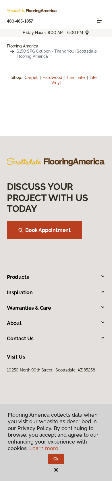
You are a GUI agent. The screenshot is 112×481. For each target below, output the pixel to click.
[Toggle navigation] (99, 20)
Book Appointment (48, 230)
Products (18, 277)
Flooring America (22, 46)
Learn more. (44, 448)
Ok (56, 459)
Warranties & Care (29, 308)
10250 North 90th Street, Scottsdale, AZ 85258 (51, 370)
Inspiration (20, 292)
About (14, 323)
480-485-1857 (20, 21)
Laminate (76, 77)
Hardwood (53, 77)
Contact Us (20, 338)
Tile (94, 77)
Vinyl (56, 82)
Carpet (32, 77)
